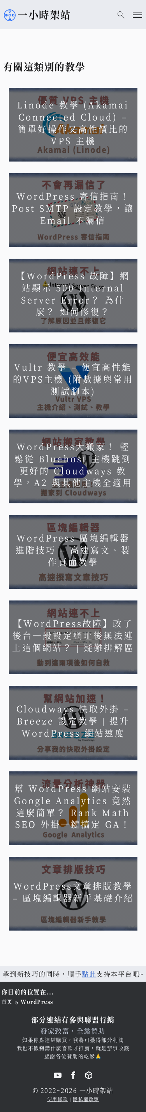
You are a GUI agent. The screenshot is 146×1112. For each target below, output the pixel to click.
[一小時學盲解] (89, 1076)
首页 (7, 1001)
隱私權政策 (86, 1099)
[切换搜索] (121, 15)
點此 (89, 974)
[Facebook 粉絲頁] (73, 1076)
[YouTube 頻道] (57, 1076)
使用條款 (57, 1099)
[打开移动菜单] (137, 15)
